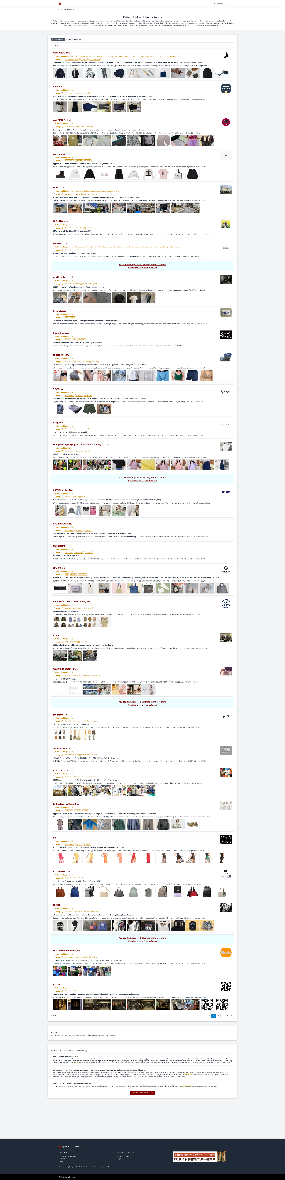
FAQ (76, 1167)
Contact (81, 1167)
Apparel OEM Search (71, 1146)
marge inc (58, 422)
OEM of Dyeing (69, 1036)
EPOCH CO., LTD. (61, 355)
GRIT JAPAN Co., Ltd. (63, 490)
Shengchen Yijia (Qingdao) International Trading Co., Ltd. (81, 444)
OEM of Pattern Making (96, 1036)
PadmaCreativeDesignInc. (66, 804)
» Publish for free (122, 1156)
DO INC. (57, 984)
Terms (61, 1167)
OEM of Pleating (81, 1036)
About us (88, 1167)
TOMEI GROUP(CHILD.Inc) (65, 669)
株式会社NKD (59, 545)
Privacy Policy (68, 1167)
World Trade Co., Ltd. (63, 277)
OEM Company (219, 3)
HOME (60, 9)
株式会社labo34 (60, 221)
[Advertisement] (114, 1118)
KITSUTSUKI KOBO (62, 871)
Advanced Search (72, 39)
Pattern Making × (58, 39)
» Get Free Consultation (67, 1156)
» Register (62, 1159)
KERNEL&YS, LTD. (61, 770)
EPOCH (56, 905)
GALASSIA (58, 388)
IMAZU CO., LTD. (61, 243)
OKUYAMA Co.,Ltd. (62, 120)
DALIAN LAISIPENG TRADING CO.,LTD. (71, 601)
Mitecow (95, 1167)
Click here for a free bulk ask (142, 1093)
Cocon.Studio (59, 311)
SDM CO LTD (59, 567)
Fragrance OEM (104, 1167)
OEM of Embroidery (57, 1036)
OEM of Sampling (111, 1036)
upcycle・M (58, 86)
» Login (61, 1161)
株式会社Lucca (60, 714)
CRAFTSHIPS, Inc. (61, 52)
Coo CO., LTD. (59, 187)
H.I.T (55, 837)
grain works (59, 154)
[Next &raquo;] (232, 1016)
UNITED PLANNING (62, 523)
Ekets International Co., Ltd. (67, 950)
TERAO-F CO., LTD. (61, 748)
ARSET (56, 635)
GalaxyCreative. (61, 333)
